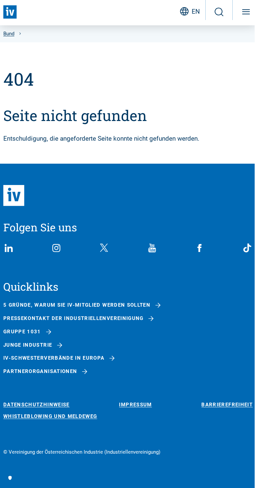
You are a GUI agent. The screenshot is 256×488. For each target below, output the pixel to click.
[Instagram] (56, 248)
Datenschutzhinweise (36, 404)
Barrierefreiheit (227, 404)
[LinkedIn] (8, 248)
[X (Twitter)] (104, 248)
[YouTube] (152, 248)
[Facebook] (199, 248)
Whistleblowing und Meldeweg (50, 416)
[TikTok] (247, 248)
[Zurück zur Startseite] (10, 12)
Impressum (135, 404)
